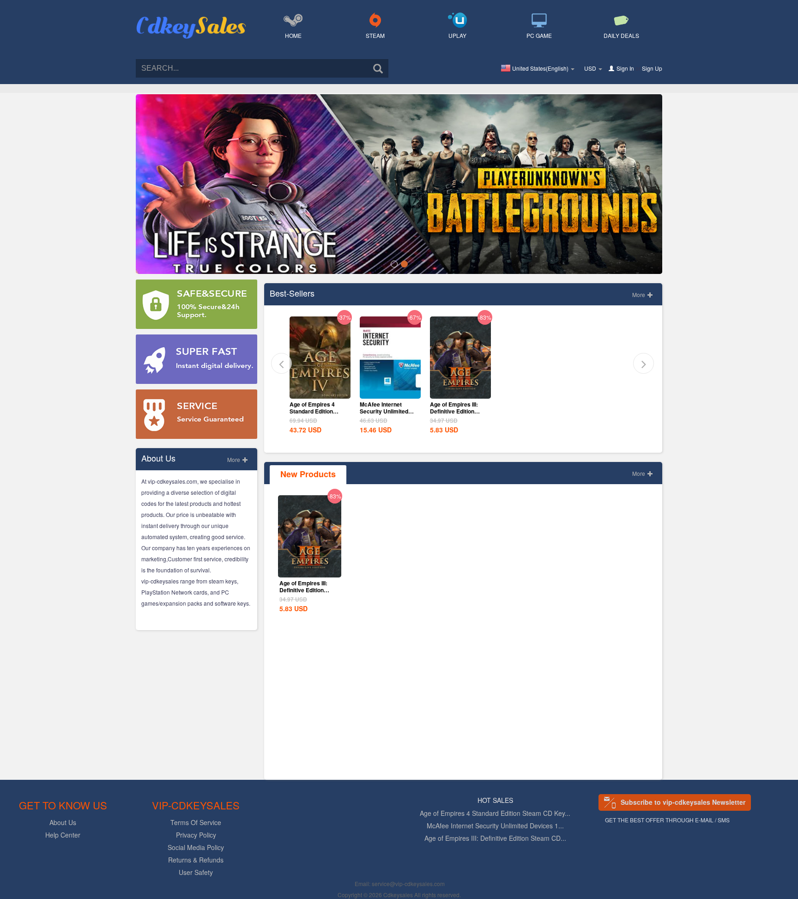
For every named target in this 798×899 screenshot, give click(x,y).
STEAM (375, 35)
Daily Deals (621, 35)
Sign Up (652, 68)
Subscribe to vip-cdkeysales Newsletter (683, 802)
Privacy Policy (196, 834)
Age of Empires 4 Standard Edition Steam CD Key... (495, 813)
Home (293, 35)
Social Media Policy (196, 847)
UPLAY (457, 35)
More (234, 459)
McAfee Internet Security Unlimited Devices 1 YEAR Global (384, 414)
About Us (62, 822)
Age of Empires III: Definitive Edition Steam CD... (495, 838)
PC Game (539, 35)
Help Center (62, 834)
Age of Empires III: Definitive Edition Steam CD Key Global (458, 411)
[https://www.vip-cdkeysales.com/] (191, 16)
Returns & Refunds (196, 859)
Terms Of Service (195, 822)
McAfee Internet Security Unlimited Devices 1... (495, 825)
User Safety (196, 872)
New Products (308, 474)
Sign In (625, 68)
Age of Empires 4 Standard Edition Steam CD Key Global (318, 411)
